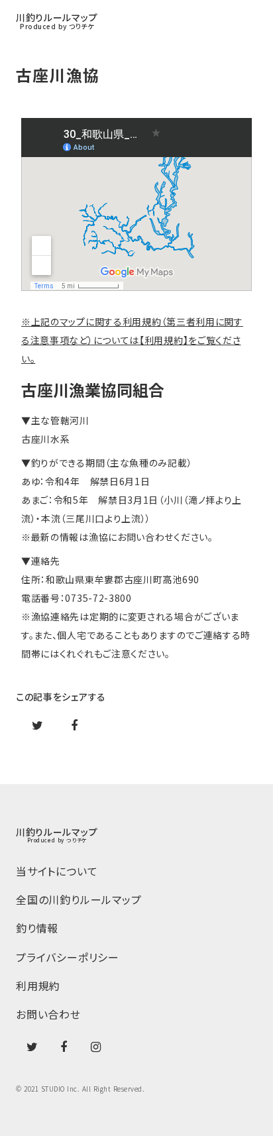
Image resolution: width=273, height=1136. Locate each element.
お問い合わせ (48, 1014)
